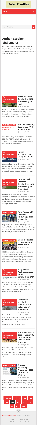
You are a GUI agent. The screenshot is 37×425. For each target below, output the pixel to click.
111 (18, 402)
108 (30, 398)
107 (24, 398)
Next (23, 406)
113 (30, 402)
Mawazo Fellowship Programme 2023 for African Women (25, 370)
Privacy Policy (15, 422)
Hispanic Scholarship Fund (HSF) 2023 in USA (26, 154)
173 (17, 406)
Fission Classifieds (9, 416)
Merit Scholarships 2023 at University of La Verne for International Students (26, 337)
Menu (5, 11)
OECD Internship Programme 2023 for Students (25, 242)
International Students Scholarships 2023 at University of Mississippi (26, 184)
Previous (8, 398)
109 (6, 402)
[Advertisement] (19, 20)
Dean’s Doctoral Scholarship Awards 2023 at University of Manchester (25, 305)
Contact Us (24, 419)
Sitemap (27, 422)
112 (24, 402)
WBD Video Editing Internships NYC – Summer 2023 (26, 126)
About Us (13, 419)
